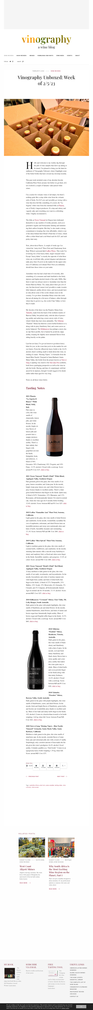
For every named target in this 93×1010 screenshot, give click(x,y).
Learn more (12, 986)
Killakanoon (45, 329)
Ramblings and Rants (45, 55)
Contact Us (74, 996)
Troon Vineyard (40, 220)
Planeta (61, 205)
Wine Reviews (9, 55)
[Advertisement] (46, 13)
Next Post (61, 776)
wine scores (35, 787)
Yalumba (29, 312)
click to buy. (45, 470)
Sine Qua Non (55, 362)
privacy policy (65, 1008)
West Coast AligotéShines (27, 868)
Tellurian (61, 321)
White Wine (40, 860)
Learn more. (51, 988)
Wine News (60, 55)
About (77, 55)
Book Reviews (21, 55)
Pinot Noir (42, 785)
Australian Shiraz (34, 785)
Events (69, 55)
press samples (50, 785)
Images (32, 55)
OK (81, 1007)
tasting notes (58, 785)
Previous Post (33, 776)
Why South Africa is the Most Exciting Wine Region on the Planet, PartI (59, 871)
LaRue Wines (51, 251)
